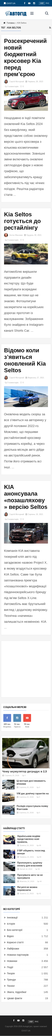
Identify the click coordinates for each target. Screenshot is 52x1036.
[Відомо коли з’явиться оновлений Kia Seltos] (26, 396)
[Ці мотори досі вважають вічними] (8, 784)
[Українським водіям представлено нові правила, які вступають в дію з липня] (9, 839)
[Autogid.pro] (15, 13)
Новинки (12, 961)
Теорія (11, 973)
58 (39, 869)
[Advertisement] (26, 669)
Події (10, 967)
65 (40, 857)
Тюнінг (11, 985)
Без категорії (14, 930)
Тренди (11, 979)
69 (40, 845)
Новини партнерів (18, 954)
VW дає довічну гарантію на (33, 793)
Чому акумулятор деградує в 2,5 (24, 771)
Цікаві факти (14, 998)
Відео (10, 936)
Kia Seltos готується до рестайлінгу (22, 221)
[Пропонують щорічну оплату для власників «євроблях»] (9, 866)
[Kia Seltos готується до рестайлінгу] (26, 254)
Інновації (12, 917)
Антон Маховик (16, 235)
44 (41, 881)
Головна (11, 23)
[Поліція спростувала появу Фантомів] (8, 810)
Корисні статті (15, 942)
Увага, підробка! (16, 992)
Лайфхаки (13, 948)
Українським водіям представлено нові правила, (28, 839)
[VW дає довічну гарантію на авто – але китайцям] (8, 797)
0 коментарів (12, 86)
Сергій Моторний (16, 81)
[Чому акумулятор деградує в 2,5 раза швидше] (26, 753)
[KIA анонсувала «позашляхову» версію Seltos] (26, 533)
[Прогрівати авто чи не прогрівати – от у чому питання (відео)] (9, 878)
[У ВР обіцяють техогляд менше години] (9, 854)
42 (40, 894)
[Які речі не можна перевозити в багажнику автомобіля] (9, 890)
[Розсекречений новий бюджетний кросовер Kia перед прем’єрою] (26, 100)
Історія (11, 923)
